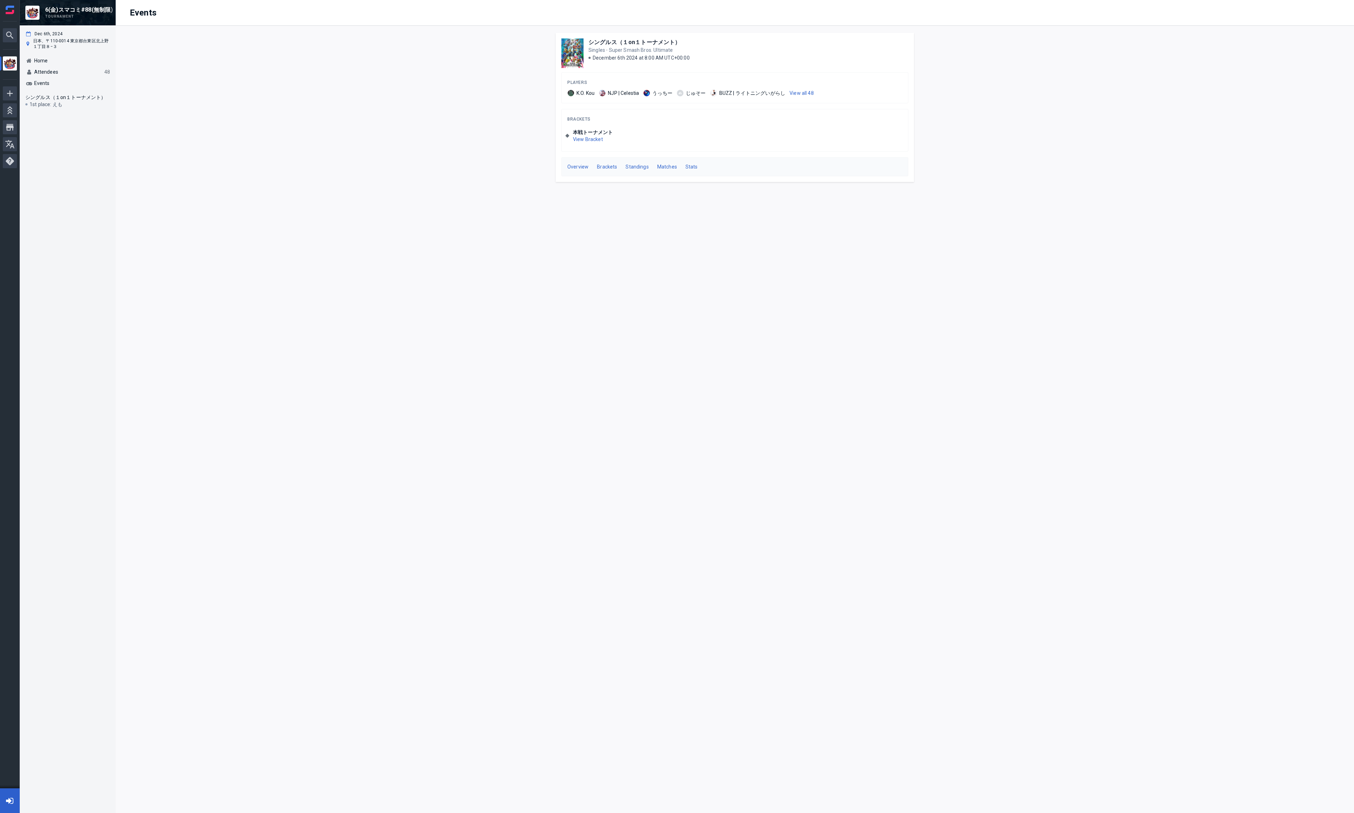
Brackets (579, 119)
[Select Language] (10, 144)
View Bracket (588, 139)
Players (577, 82)
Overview (577, 167)
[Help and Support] (10, 161)
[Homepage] (10, 10)
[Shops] (10, 127)
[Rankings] (10, 110)
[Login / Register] (10, 800)
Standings (637, 167)
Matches (667, 167)
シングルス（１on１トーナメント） (634, 42)
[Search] (10, 35)
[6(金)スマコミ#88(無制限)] (10, 64)
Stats (691, 167)
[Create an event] (10, 93)
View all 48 (801, 93)
